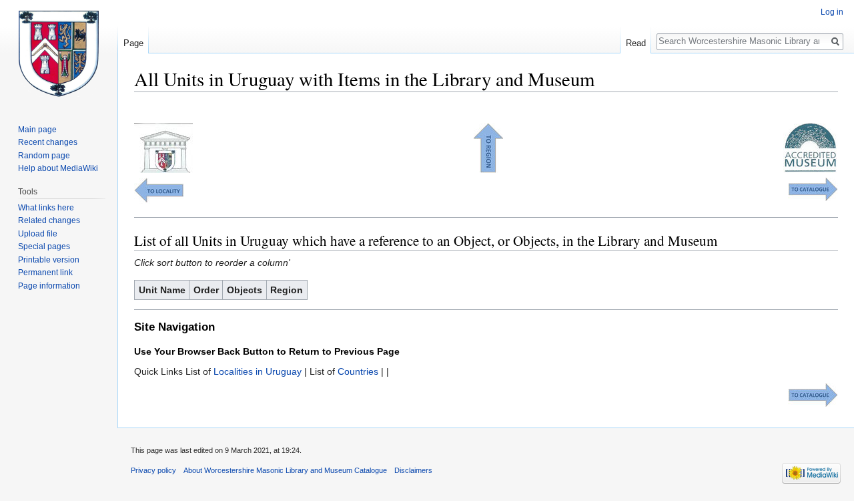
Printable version (48, 260)
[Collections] (813, 188)
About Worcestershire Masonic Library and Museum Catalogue (285, 470)
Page (133, 43)
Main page (37, 129)
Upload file (37, 233)
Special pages (44, 246)
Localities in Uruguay (258, 371)
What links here (46, 207)
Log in (832, 12)
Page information (49, 286)
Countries (358, 371)
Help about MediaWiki (58, 168)
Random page (44, 155)
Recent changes (47, 142)
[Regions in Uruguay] (488, 147)
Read (636, 43)
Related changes (49, 220)
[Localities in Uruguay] (159, 189)
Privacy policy (153, 470)
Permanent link (45, 272)
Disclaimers (413, 470)
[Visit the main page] (58, 53)
